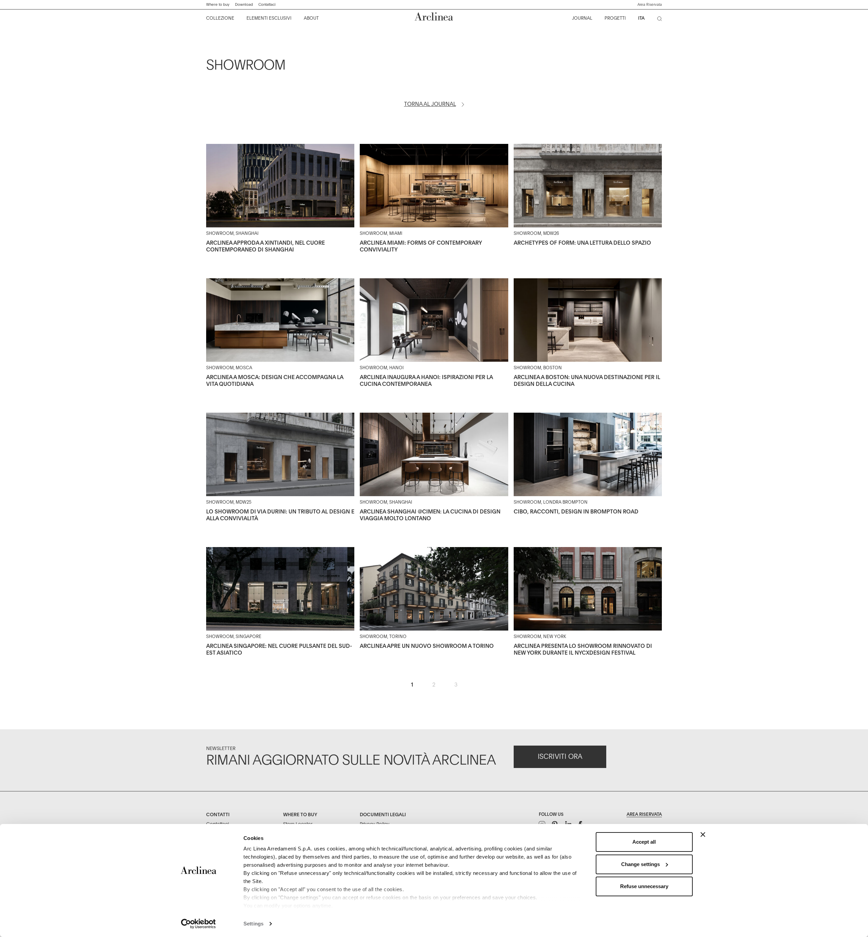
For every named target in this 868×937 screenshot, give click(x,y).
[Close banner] (703, 834)
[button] (649, 4)
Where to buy (218, 4)
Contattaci (267, 4)
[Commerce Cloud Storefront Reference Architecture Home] (434, 16)
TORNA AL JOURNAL (430, 104)
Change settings (640, 864)
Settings (253, 923)
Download (244, 4)
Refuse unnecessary (644, 886)
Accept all (644, 842)
